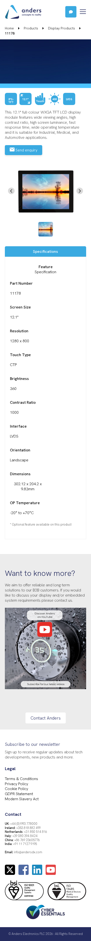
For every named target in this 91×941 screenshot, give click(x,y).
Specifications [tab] (45, 251)
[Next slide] (79, 191)
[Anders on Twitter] (10, 872)
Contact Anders (46, 718)
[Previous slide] (11, 191)
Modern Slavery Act (22, 798)
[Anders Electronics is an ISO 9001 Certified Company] (24, 890)
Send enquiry (26, 150)
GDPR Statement (19, 793)
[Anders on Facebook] (23, 872)
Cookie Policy (16, 788)
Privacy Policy (16, 783)
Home (9, 28)
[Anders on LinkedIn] (37, 872)
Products (31, 28)
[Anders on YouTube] (51, 872)
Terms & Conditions (21, 778)
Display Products (61, 28)
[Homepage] (32, 12)
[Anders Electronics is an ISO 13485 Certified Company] (67, 891)
